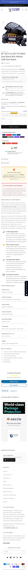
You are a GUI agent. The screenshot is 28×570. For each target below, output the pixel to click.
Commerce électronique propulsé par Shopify (18, 569)
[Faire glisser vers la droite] (17, 49)
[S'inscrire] (23, 552)
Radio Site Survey (7, 485)
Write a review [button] (14, 381)
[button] (2, 9)
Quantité (3, 118)
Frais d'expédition (4, 103)
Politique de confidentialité (9, 495)
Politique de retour (7, 491)
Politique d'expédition (8, 488)
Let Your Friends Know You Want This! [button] (12, 66)
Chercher (5, 471)
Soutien (5, 481)
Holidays (5, 501)
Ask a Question (10, 460)
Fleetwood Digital (8, 569)
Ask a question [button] (14, 385)
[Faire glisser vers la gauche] (10, 49)
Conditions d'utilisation (8, 498)
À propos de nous (7, 474)
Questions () (13, 390)
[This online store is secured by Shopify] (14, 149)
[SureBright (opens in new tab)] (25, 111)
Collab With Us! (6, 478)
